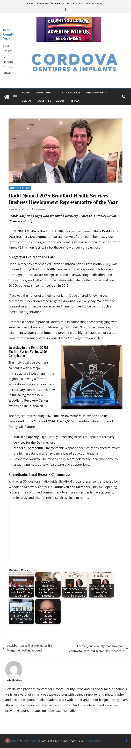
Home (25, 92)
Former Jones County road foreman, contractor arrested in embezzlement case (96, 648)
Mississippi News (96, 92)
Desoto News (43, 92)
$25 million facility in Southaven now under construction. (59, 247)
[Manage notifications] (7, 740)
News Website (11, 741)
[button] (53, 92)
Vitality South (30, 741)
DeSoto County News (8, 34)
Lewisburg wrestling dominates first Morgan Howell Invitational (30, 648)
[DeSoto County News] (7, 97)
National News (71, 92)
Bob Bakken (39, 209)
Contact (27, 100)
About (60, 100)
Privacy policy (93, 741)
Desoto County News (20, 188)
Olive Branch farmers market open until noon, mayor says (69, 3)
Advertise (44, 100)
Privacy (74, 100)
